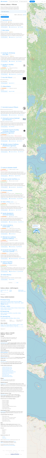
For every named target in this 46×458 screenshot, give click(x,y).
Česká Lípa (3, 318)
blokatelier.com (12, 37)
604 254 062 (12, 279)
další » (17, 282)
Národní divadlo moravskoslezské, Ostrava (9, 371)
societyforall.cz (12, 61)
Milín (15, 326)
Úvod (4, 450)
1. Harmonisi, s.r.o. (36, 225)
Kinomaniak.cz (8, 439)
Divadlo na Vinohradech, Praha (7, 368)
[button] (36, 232)
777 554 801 (21, 27)
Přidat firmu (15, 450)
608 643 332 (20, 187)
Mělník (20, 301)
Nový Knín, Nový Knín (13, 88)
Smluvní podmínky (9, 450)
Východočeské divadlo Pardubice (7, 376)
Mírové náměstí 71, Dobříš (14, 169)
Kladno (9, 301)
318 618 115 (20, 140)
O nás (19, 450)
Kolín (12, 301)
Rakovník (6, 304)
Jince (5, 325)
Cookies (16, 452)
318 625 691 (21, 74)
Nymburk (9, 302)
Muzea (10, 291)
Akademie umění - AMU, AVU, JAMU (6, 290)
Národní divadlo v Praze (4, 342)
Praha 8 (2, 309)
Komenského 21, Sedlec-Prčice (15, 203)
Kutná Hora (16, 301)
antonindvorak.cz (13, 140)
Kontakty (22, 450)
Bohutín (2, 324)
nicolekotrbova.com (13, 27)
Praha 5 (16, 307)
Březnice (7, 324)
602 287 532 (22, 221)
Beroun (5, 301)
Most (17, 313)
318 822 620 (20, 246)
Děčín (2, 313)
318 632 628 (21, 271)
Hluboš (21, 324)
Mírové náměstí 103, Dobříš (14, 180)
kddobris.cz (12, 175)
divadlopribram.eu (13, 74)
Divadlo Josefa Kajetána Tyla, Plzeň (7, 370)
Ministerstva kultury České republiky (9, 445)
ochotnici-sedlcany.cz (13, 221)
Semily (18, 318)
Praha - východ (14, 302)
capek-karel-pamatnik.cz (14, 258)
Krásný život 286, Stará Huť (5, 56)
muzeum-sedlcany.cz (13, 151)
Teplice (19, 313)
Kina (1, 291)
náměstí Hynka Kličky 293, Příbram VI (6, 109)
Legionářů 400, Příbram (4, 79)
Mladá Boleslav (4, 302)
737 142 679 (20, 37)
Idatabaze (4, 1)
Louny (14, 313)
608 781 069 (18, 175)
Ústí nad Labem (4, 314)
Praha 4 (12, 307)
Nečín (22, 326)
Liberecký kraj (6, 316)
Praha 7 (23, 307)
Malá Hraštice (12, 326)
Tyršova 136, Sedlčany (13, 147)
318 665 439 (12, 126)
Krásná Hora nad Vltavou (5, 326)
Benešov (2, 301)
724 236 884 (21, 198)
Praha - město (6, 306)
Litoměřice (10, 313)
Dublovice (18, 324)
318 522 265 (23, 258)
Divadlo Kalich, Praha (5, 374)
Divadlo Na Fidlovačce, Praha (6, 369)
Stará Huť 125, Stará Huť (14, 253)
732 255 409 (19, 210)
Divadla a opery (20, 290)
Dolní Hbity (14, 324)
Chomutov (5, 313)
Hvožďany (2, 325)
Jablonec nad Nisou (9, 318)
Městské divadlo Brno (4, 357)
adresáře (4, 379)
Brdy (4, 324)
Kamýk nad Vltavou (10, 325)
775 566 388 (19, 61)
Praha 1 (2, 307)
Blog (21, 454)
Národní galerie (3, 411)
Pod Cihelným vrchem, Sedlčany (15, 228)
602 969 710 (12, 83)
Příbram (2, 304)
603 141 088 (12, 91)
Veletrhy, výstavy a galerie (5, 292)
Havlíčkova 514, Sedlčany (13, 216)
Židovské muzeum (3, 394)
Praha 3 (9, 307)
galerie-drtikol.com (13, 271)
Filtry (25, 14)
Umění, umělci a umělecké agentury (24, 291)
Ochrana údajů (11, 452)
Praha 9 (5, 309)
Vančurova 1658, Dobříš (4, 276)
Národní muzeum (3, 383)
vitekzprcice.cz (12, 210)
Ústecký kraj (5, 311)
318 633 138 (21, 114)
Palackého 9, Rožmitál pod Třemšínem (7, 121)
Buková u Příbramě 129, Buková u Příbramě (7, 193)
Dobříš (10, 324)
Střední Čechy (6, 300)
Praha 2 (5, 307)
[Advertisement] (13, 45)
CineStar (3, 436)
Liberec (15, 318)
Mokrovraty (19, 326)
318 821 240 (21, 151)
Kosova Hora (16, 325)
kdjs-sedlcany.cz (13, 233)
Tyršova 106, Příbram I (13, 265)
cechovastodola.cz (13, 198)
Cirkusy (10, 290)
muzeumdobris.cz (13, 187)
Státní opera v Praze (4, 361)
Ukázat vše (2, 294)
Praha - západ (20, 302)
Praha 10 (9, 309)
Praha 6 (19, 307)
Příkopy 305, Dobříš (4, 21)
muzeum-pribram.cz (13, 114)
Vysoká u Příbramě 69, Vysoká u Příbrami (7, 135)
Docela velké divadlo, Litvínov (7, 375)
